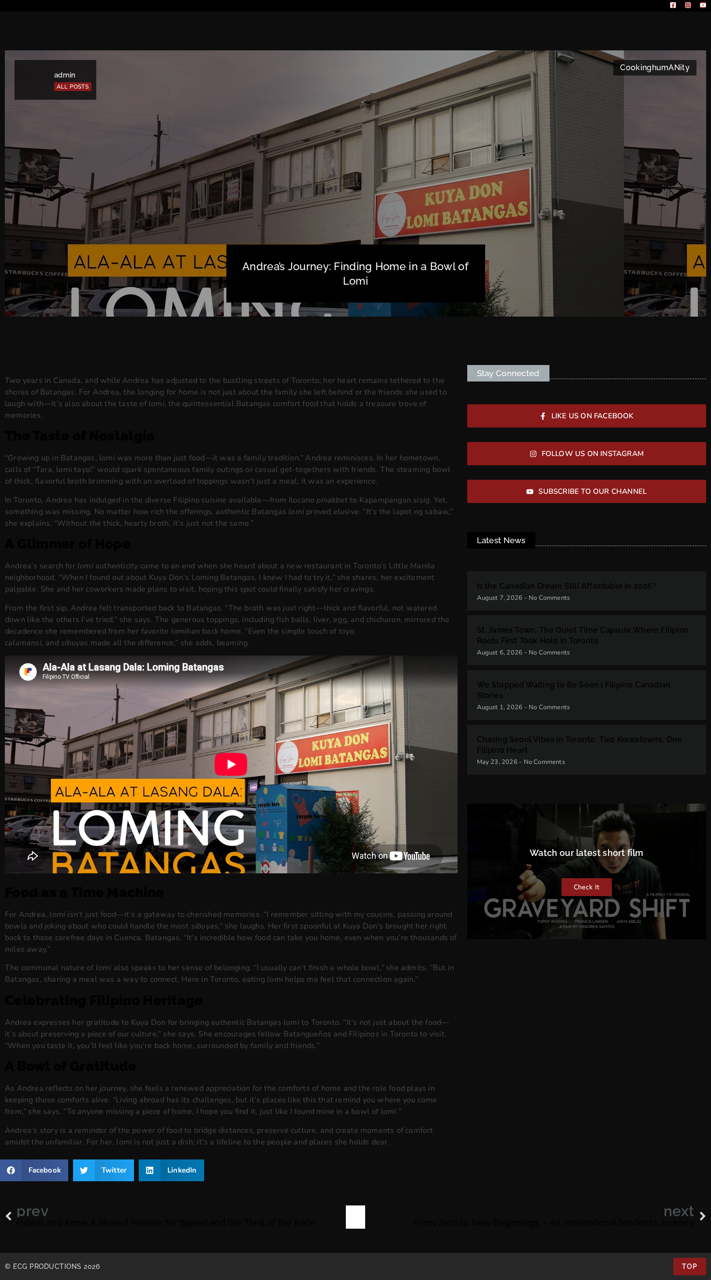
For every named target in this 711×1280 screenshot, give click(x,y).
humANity (671, 67)
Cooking (636, 67)
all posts (73, 87)
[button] (34, 1170)
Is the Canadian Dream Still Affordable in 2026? (566, 586)
